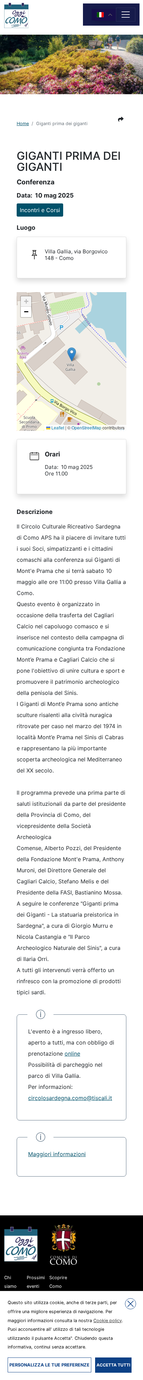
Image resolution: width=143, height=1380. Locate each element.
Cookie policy (107, 1320)
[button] (121, 119)
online (72, 1053)
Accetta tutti (113, 1365)
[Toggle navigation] (125, 14)
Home (23, 123)
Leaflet (57, 427)
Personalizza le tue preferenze (49, 1365)
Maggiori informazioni (57, 1154)
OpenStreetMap (86, 427)
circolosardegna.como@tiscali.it (70, 1097)
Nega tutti (130, 1303)
